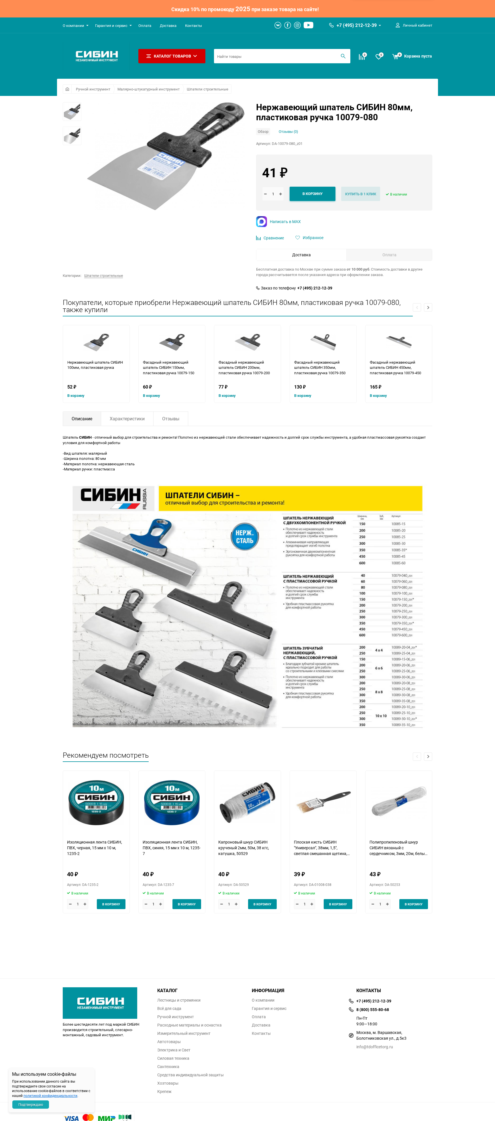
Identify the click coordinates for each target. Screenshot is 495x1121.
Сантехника (168, 1067)
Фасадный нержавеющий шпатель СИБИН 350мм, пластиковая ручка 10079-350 (319, 367)
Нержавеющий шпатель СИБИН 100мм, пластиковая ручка (95, 365)
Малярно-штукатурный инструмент (148, 89)
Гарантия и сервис (111, 25)
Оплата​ (144, 25)
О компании (73, 25)
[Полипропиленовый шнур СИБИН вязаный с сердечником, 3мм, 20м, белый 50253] (399, 803)
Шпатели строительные (207, 89)
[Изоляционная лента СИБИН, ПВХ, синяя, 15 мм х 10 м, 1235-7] (172, 803)
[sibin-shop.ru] (106, 1001)
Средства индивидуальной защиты (190, 1075)
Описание (82, 418)
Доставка (168, 25)
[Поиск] (343, 56)
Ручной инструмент (93, 89)
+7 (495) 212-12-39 (357, 25)
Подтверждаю (30, 1104)
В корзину (76, 395)
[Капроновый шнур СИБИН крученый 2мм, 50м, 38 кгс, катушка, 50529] (247, 803)
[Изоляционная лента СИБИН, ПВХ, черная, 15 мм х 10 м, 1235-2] (96, 803)
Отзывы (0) (288, 131)
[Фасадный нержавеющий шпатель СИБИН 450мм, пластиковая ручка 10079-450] (399, 342)
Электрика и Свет (173, 1050)
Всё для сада (169, 1008)
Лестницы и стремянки (179, 1000)
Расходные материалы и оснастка (189, 1025)
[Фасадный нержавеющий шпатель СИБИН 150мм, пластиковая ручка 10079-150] (172, 342)
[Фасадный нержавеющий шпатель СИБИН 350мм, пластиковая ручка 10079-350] (323, 342)
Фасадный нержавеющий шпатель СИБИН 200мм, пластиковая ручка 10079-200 (244, 367)
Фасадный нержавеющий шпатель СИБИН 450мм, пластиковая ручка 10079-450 (395, 367)
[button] (428, 307)
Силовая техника (173, 1058)
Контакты (193, 25)
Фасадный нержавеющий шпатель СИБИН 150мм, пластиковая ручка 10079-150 (168, 367)
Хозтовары (167, 1083)
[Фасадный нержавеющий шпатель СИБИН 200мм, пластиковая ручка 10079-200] (247, 342)
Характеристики (127, 418)
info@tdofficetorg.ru (374, 1046)
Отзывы (170, 418)
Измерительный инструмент (184, 1033)
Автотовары (169, 1042)
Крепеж (164, 1092)
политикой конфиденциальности (50, 1095)
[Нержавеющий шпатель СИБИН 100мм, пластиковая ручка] (96, 342)
